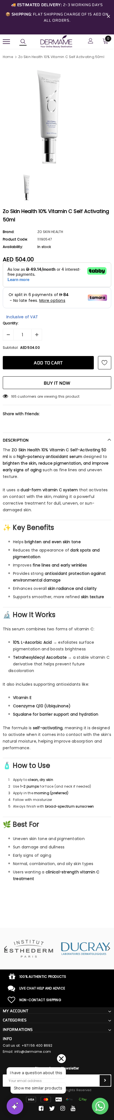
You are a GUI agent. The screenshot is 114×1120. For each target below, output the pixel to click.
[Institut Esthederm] (28, 948)
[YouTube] (73, 1108)
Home (8, 56)
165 (14, 396)
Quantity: (11, 323)
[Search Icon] (23, 42)
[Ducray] (85, 948)
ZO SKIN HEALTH (50, 231)
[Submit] (105, 1080)
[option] (57, 116)
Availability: (13, 246)
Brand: (8, 231)
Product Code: (15, 239)
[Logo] (56, 41)
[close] (108, 17)
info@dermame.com (32, 1051)
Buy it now (57, 383)
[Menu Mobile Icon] (6, 41)
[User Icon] (90, 41)
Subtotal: (11, 347)
